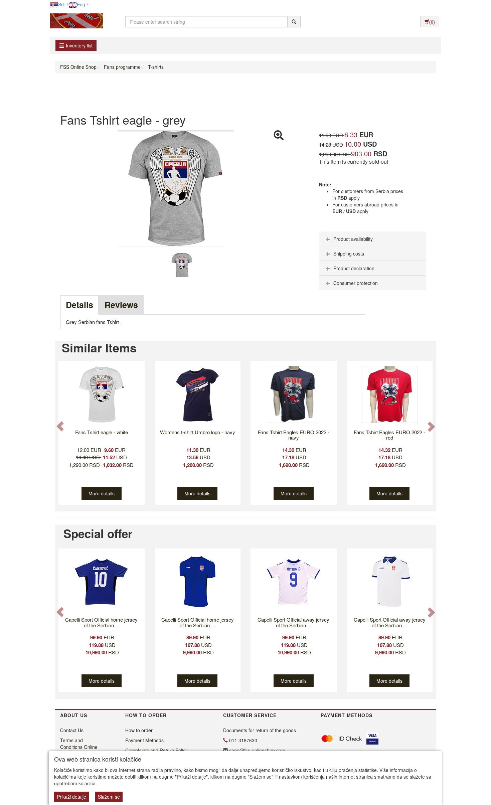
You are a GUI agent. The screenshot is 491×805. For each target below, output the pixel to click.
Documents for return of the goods (259, 730)
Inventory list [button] (79, 45)
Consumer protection (355, 283)
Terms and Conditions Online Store (79, 747)
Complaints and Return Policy (156, 750)
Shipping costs (348, 253)
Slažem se (109, 796)
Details (79, 305)
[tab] (372, 238)
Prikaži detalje (71, 796)
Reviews (121, 305)
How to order (139, 730)
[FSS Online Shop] (74, 21)
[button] (60, 426)
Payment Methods (144, 740)
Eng (81, 4)
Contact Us (72, 730)
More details (102, 493)
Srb (61, 4)
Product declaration (353, 268)
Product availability (353, 238)
